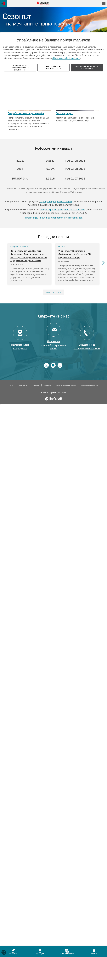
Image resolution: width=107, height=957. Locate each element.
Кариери (47, 385)
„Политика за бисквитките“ (66, 58)
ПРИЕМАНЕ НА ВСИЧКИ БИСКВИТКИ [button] (86, 67)
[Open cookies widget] (3, 953)
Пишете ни (54, 345)
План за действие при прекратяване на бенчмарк (53, 217)
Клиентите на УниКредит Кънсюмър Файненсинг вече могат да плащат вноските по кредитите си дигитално (28, 255)
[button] (103, 3)
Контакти (23, 385)
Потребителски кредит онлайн (26, 113)
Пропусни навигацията (86, 3)
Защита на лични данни (66, 385)
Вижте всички (53, 292)
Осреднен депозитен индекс (56, 201)
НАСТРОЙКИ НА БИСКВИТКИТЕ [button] (53, 67)
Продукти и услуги (19, 247)
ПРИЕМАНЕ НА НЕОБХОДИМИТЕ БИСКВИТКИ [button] (20, 67)
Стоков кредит (64, 113)
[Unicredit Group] (53, 399)
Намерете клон (20, 346)
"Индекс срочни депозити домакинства (62, 209)
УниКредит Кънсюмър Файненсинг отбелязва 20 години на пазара (74, 254)
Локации (35, 385)
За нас (11, 385)
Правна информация (89, 385)
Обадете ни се (87, 346)
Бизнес (61, 247)
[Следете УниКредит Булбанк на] (46, 365)
